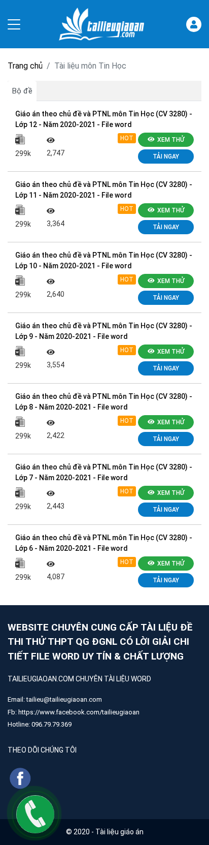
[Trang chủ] (101, 24)
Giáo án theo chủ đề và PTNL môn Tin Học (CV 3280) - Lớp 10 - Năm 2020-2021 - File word (103, 260)
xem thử (170, 139)
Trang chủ (25, 66)
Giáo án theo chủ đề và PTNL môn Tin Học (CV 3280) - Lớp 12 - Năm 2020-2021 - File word (103, 119)
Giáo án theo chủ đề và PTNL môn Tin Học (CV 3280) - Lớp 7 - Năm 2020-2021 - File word (103, 472)
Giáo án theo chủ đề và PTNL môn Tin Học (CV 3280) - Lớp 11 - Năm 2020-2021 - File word (103, 189)
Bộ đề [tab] (22, 91)
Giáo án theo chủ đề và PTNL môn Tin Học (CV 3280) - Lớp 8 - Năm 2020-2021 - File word (103, 401)
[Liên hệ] (35, 814)
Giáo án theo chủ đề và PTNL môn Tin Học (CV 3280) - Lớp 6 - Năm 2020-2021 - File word (103, 543)
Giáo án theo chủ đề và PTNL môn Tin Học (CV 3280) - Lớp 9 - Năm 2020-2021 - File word (103, 331)
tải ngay (166, 156)
